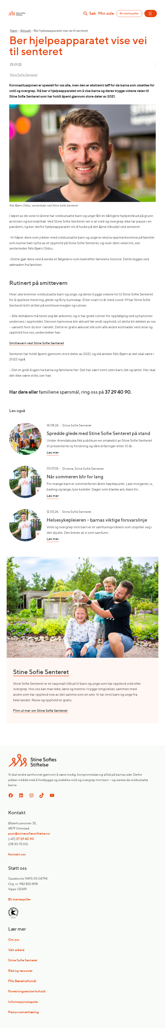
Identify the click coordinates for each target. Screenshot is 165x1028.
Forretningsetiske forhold (26, 991)
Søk (92, 13)
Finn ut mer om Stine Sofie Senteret (40, 710)
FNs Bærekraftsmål (22, 981)
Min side (106, 13)
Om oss (13, 940)
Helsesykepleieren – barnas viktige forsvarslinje (97, 520)
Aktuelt (25, 31)
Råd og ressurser (20, 971)
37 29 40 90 (25, 839)
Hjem (13, 31)
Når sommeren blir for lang (75, 476)
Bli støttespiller (129, 13)
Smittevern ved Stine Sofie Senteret (36, 343)
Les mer (59, 452)
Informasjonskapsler (23, 1002)
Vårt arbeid (16, 950)
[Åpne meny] (150, 13)
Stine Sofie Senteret (23, 75)
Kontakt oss (17, 854)
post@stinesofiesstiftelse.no (29, 833)
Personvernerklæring (23, 1012)
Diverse (67, 469)
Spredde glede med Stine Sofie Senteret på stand (98, 433)
